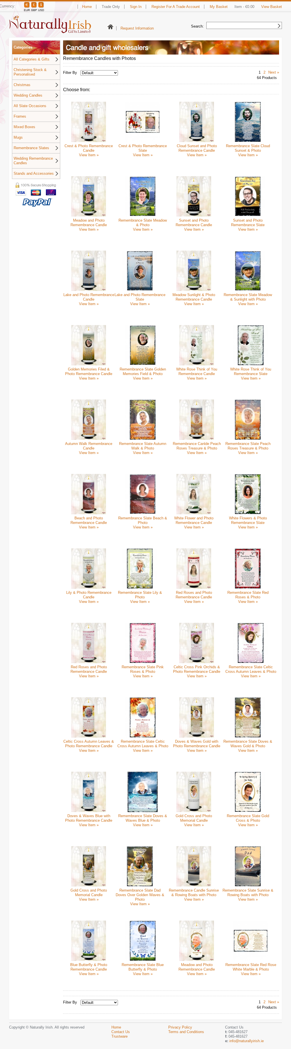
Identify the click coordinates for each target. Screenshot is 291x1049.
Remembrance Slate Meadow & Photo (143, 222)
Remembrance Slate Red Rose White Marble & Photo (250, 967)
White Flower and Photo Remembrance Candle (193, 520)
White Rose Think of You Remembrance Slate (250, 371)
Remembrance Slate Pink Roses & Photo (143, 669)
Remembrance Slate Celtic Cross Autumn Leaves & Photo (250, 669)
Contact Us (120, 1032)
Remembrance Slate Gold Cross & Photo (248, 818)
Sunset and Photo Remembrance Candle (194, 222)
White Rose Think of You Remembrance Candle (196, 371)
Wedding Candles (28, 95)
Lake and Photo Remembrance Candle (88, 297)
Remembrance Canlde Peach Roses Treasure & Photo (197, 446)
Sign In (136, 7)
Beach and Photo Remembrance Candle (88, 520)
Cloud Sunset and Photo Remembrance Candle (197, 148)
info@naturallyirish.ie (246, 1041)
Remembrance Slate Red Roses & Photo (248, 594)
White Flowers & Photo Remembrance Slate (248, 520)
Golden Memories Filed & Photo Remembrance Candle (88, 371)
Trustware (119, 1036)
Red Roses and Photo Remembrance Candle (194, 594)
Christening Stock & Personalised (30, 72)
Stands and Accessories (34, 173)
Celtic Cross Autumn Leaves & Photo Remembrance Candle (88, 743)
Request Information (137, 28)
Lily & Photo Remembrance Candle (88, 594)
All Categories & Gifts (31, 59)
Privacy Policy (180, 1027)
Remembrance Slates (31, 148)
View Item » (89, 155)
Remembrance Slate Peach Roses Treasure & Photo (248, 446)
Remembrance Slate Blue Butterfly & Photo (143, 967)
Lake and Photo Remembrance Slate (140, 297)
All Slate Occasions (30, 106)
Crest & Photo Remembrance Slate (143, 148)
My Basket (219, 7)
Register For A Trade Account (175, 7)
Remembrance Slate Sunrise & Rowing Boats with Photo (248, 892)
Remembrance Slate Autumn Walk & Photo (142, 446)
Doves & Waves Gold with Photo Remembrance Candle (196, 743)
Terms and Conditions (186, 1032)
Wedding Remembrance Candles (33, 160)
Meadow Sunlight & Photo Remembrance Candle (193, 297)
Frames (20, 116)
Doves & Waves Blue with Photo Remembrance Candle (88, 818)
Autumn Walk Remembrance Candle (88, 446)
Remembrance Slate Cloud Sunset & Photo (248, 148)
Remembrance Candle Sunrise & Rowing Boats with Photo (194, 892)
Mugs (18, 137)
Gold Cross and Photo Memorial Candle (194, 818)
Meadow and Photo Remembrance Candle (88, 222)
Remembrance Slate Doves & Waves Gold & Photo (247, 743)
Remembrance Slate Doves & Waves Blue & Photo (142, 818)
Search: (197, 26)
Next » (273, 72)
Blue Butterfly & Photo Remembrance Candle (88, 967)
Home (87, 7)
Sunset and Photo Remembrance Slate (248, 222)
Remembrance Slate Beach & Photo (142, 520)
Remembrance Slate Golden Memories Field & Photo (143, 371)
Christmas (22, 85)
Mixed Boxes (24, 127)
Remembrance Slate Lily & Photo (140, 594)
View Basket (271, 7)
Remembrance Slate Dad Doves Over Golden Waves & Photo (140, 895)
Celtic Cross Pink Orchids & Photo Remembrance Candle (196, 669)
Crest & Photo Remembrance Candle (89, 148)
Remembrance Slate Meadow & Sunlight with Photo (248, 297)
